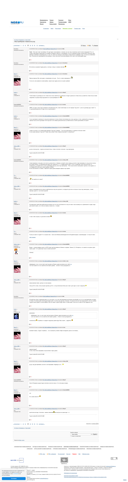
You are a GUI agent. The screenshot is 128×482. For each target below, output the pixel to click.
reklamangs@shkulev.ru (111, 466)
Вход (84, 28)
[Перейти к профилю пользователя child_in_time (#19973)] (16, 253)
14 (30, 45)
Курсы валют (53, 24)
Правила (74, 454)
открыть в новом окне (76, 436)
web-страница (32, 237)
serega (23, 440)
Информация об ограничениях (70, 473)
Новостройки (27, 39)
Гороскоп (60, 20)
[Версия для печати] (29, 59)
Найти (52, 28)
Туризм (51, 20)
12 (25, 45)
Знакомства (43, 22)
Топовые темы (77, 28)
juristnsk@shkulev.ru (44, 478)
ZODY (69, 22)
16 (34, 45)
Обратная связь (85, 454)
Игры (69, 20)
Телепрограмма (62, 22)
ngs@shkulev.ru (27, 477)
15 (32, 45)
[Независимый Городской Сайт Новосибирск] (17, 22)
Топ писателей (61, 454)
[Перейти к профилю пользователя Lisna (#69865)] (16, 318)
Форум (41, 24)
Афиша (51, 22)
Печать (84, 45)
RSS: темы (42, 454)
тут (71, 264)
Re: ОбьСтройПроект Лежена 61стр (50, 62)
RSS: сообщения (52, 454)
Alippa (20, 440)
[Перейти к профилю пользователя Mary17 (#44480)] (17, 85)
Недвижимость (44, 20)
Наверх (125, 479)
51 (37, 45)
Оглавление (46, 28)
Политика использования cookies (71, 475)
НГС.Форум (16, 39)
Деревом (96, 45)
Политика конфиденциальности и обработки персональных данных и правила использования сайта (85, 477)
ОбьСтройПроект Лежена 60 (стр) (50, 48)
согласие (15, 473)
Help (79, 454)
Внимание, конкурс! (67, 28)
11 (23, 45)
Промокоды (61, 24)
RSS (90, 45)
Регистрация (58, 28)
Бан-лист (68, 454)
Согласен (14, 478)
